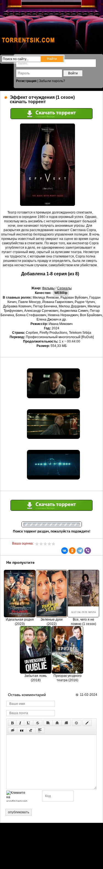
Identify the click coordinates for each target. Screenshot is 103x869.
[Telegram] (80, 550)
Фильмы (48, 288)
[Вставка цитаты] (21, 730)
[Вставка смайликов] (76, 723)
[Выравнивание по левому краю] (48, 723)
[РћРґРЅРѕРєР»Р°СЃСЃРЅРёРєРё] (72, 550)
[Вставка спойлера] (39, 730)
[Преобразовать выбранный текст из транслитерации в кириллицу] (30, 730)
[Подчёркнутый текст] (28, 723)
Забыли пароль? (52, 81)
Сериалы (64, 288)
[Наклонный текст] (20, 723)
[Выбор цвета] (87, 723)
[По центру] (57, 723)
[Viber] (87, 550)
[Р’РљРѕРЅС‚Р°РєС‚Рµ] (64, 550)
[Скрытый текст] (12, 730)
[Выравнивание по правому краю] (66, 723)
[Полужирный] (12, 723)
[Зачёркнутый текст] (37, 723)
